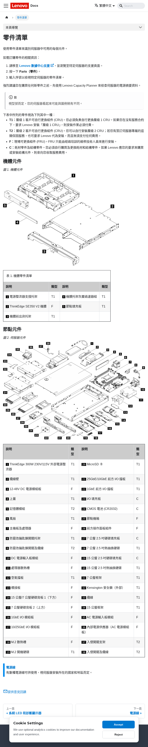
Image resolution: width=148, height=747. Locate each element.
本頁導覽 (12, 27)
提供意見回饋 (17, 692)
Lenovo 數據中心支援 (34, 65)
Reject (118, 734)
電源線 (10, 667)
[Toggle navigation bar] (6, 6)
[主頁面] (6, 18)
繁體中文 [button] (105, 5)
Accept (118, 724)
